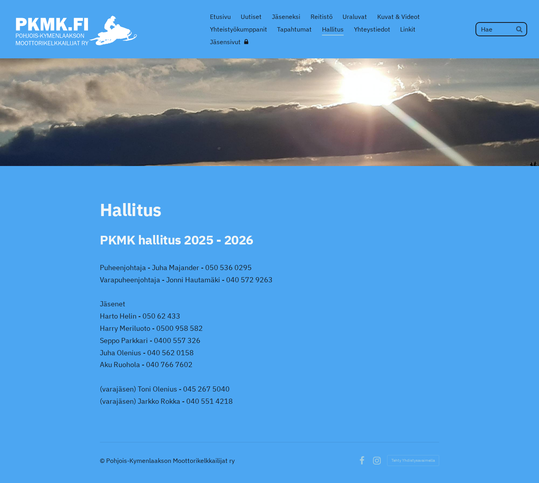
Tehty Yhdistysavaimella (413, 460)
